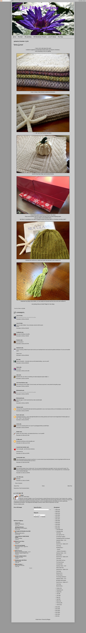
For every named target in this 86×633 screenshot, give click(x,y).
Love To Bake (52, 37)
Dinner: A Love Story (19, 541)
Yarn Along (58, 532)
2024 (56, 513)
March (58, 600)
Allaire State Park (60, 567)
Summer (18, 340)
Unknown (18, 407)
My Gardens (28, 37)
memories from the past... (20, 565)
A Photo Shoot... (59, 574)
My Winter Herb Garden (61, 580)
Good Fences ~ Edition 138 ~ (62, 569)
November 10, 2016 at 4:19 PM (22, 453)
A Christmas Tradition (60, 536)
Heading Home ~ (59, 547)
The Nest (20, 37)
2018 (56, 524)
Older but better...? (19, 564)
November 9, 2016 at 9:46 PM (22, 427)
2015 (56, 606)
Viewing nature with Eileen (21, 560)
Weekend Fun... (59, 573)
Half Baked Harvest (19, 527)
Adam (17, 367)
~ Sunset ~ (58, 549)
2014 (56, 608)
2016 (56, 527)
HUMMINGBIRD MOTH (19, 533)
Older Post (70, 485)
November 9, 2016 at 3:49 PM (22, 386)
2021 (56, 518)
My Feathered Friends (40, 37)
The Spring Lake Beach (61, 576)
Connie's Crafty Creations (20, 556)
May (58, 597)
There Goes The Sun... (61, 560)
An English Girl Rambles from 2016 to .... (22, 532)
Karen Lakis (19, 414)
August (58, 591)
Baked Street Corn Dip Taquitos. (21, 528)
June (58, 595)
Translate (43, 516)
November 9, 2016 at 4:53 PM (22, 410)
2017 (56, 526)
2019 (56, 522)
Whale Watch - (59, 554)
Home (14, 37)
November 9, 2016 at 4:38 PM (22, 403)
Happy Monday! (18, 561)
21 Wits (18, 439)
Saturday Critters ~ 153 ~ (61, 553)
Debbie (18, 431)
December (59, 529)
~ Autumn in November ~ (61, 551)
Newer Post (16, 485)
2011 (56, 614)
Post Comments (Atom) (24, 488)
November (59, 531)
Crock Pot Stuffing (18, 538)
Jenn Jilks (18, 476)
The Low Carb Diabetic (20, 545)
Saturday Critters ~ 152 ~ (61, 565)
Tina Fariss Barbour (20, 382)
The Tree (60, 37)
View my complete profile (19, 504)
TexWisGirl (18, 332)
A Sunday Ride (59, 563)
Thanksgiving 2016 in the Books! (63, 538)
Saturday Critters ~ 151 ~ (61, 578)
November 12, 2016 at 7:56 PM (22, 480)
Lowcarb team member (21, 447)
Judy (17, 374)
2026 (56, 509)
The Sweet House (60, 562)
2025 (56, 511)
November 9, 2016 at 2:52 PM (22, 378)
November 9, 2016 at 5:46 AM (22, 319)
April (58, 599)
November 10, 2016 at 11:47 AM (23, 443)
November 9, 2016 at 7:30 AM (22, 335)
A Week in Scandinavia (19, 524)
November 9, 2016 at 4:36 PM (22, 393)
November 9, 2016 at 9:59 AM (22, 355)
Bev (17, 359)
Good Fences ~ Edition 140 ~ (62, 543)
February (58, 602)
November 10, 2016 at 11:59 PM (23, 472)
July (57, 593)
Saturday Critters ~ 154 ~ (61, 540)
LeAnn (17, 466)
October (58, 588)
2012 (56, 612)
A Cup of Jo (17, 522)
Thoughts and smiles (19, 557)
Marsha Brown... (59, 585)
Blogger (48, 619)
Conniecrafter (19, 457)
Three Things (17, 542)
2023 (56, 515)
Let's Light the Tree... (60, 534)
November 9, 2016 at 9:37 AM (22, 343)
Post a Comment (18, 483)
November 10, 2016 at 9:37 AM (22, 435)
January (58, 604)
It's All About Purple (36, 8)
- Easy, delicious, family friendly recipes (22, 537)
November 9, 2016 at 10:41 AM (22, 370)
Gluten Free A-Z (18, 550)
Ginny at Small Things (42, 304)
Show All (30, 568)
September (59, 590)
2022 (56, 517)
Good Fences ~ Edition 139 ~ (62, 556)
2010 (56, 616)
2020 (56, 520)
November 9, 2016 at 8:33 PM (22, 419)
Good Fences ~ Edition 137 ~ (62, 582)
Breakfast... (58, 542)
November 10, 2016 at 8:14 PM (22, 462)
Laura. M (18, 315)
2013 (56, 610)
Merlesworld (19, 390)
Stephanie (18, 347)
